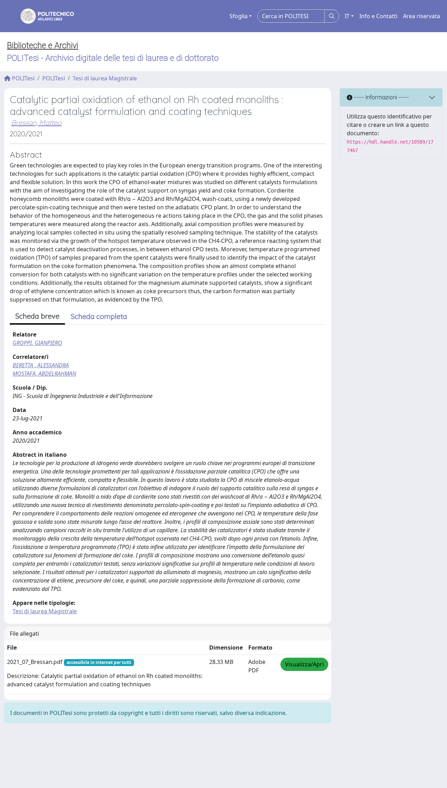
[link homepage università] (42, 16)
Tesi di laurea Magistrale (105, 78)
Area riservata (421, 16)
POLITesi (22, 78)
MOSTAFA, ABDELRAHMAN (44, 373)
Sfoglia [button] (238, 16)
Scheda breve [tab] (37, 316)
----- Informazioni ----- (380, 97)
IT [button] (347, 16)
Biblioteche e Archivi (42, 45)
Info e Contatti (378, 16)
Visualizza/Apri (304, 664)
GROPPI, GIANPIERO (37, 343)
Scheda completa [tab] (99, 316)
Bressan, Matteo (36, 122)
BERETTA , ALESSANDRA (41, 365)
